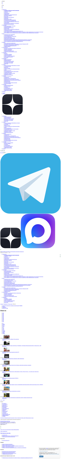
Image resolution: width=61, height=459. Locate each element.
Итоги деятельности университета (9, 43)
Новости (3, 306)
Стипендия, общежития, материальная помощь (11, 126)
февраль (3, 324)
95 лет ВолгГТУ (5, 404)
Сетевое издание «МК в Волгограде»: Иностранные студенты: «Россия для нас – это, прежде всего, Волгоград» (20, 371)
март (3, 325)
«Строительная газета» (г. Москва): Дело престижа (10, 339)
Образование (4, 359)
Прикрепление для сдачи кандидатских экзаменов (12, 80)
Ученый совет (6, 13)
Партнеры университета (8, 49)
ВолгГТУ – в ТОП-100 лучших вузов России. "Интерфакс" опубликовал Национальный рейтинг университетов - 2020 (21, 345)
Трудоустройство (5, 413)
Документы (6, 144)
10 (3, 400)
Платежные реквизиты (8, 55)
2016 (3, 321)
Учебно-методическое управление (9, 270)
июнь (3, 328)
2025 (3, 313)
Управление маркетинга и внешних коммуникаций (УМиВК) (12, 305)
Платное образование (7, 70)
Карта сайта (6, 57)
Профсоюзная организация (8, 85)
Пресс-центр (6, 16)
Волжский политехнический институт (8, 452)
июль (3, 329)
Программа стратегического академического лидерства (11, 391)
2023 (3, 315)
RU (0, 152)
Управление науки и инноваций (9, 34)
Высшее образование (7, 26)
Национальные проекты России (9, 38)
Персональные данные (8, 89)
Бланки (5, 69)
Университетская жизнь (6, 414)
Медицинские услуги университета (10, 19)
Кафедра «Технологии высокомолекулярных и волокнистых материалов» (14, 447)
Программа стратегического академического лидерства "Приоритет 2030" (16, 288)
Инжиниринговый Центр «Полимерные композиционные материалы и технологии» (18, 39)
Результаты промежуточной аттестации (10, 82)
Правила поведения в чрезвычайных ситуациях (12, 65)
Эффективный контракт (8, 90)
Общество (4, 372)
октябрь (3, 331)
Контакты (5, 53)
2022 (3, 316)
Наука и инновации (5, 408)
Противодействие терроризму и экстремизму (11, 23)
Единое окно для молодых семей (9, 73)
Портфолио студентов (7, 131)
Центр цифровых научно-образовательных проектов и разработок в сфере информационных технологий (21, 32)
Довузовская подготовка (8, 30)
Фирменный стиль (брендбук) (9, 17)
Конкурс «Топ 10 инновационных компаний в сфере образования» (13, 358)
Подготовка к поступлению (8, 119)
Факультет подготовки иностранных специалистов (12, 48)
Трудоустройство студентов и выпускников (11, 71)
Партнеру (3, 91)
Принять (41, 456)
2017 (3, 320)
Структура (6, 12)
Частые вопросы (7, 257)
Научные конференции (8, 37)
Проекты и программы (8, 294)
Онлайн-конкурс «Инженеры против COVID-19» (10, 378)
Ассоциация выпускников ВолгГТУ (10, 20)
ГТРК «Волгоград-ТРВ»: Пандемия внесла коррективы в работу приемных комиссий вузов (17, 397)
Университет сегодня (7, 11)
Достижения (4, 346)
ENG (2, 152)
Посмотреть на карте (3, 423)
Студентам (4, 385)
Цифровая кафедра (7, 46)
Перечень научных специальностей (10, 78)
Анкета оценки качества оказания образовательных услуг (13, 275)
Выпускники (4, 406)
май (3, 327)
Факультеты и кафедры (8, 15)
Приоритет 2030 (5, 411)
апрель (3, 326)
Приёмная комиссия (7, 60)
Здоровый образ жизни (8, 72)
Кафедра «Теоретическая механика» (8, 446)
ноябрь (3, 332)
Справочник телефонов (8, 54)
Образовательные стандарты (8, 27)
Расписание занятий (7, 83)
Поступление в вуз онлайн (8, 62)
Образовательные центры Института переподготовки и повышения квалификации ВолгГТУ (17, 457)
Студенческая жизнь (7, 66)
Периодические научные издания (9, 282)
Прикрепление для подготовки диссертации (11, 79)
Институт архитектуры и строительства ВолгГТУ (10, 435)
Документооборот (7, 87)
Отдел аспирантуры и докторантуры (10, 36)
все (2, 323)
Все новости (4, 403)
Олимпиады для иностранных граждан (10, 51)
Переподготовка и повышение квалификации (11, 29)
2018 (3, 319)
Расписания (6, 67)
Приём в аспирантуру (7, 76)
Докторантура (6, 77)
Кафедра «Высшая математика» (7, 444)
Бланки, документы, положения (9, 300)
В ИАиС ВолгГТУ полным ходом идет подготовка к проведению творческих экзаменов (16, 365)
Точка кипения (6, 22)
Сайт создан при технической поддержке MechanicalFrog (9, 429)
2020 (3, 318)
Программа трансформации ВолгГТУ (10, 45)
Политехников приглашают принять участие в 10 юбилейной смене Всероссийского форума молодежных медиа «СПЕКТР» (22, 384)
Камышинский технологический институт (9, 453)
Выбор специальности (7, 59)
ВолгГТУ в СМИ (5, 308)
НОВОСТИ (6, 63)
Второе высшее (6, 28)
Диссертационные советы (8, 35)
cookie (47, 448)
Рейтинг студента (7, 125)
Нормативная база (7, 138)
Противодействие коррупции (9, 24)
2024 (3, 314)
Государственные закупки (8, 56)
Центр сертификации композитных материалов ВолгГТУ (13, 41)
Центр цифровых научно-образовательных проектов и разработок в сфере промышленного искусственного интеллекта (23, 276)
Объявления (4, 307)
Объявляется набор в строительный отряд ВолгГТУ (10, 352)
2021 (3, 317)
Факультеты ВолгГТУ (5, 440)
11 (4, 400)
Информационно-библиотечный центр (10, 14)
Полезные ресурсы (7, 81)
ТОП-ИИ (3, 416)
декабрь (3, 333)
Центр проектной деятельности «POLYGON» (11, 21)
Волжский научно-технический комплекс (9, 451)
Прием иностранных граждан (9, 50)
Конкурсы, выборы (7, 86)
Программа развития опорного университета (11, 44)
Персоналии (6, 18)
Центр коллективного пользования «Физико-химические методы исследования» (17, 40)
